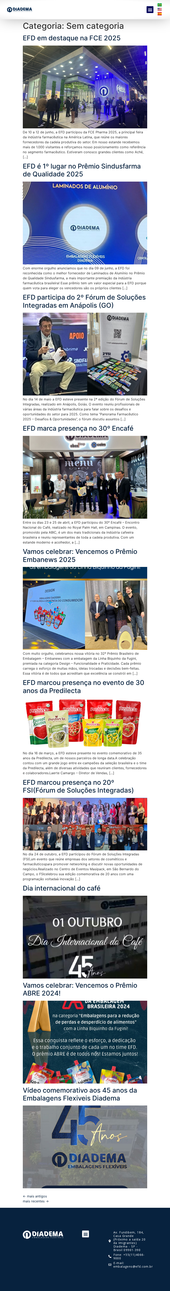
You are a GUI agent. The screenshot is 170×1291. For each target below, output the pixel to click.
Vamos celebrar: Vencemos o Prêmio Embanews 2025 (80, 555)
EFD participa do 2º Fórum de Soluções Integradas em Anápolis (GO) (84, 301)
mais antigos (35, 1196)
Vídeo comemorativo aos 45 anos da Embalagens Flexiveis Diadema (80, 1094)
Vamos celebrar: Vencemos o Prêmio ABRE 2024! (80, 989)
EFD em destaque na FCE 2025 (72, 38)
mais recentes (36, 1201)
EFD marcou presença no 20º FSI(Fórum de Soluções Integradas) (78, 786)
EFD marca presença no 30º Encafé (78, 428)
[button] (150, 9)
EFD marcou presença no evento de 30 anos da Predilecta (83, 686)
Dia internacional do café (62, 888)
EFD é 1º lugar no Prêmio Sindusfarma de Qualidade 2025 (82, 170)
